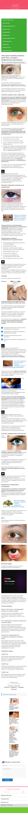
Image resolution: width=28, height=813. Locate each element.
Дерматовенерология (9, 26)
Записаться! (15, 5)
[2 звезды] (9, 683)
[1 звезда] (8, 683)
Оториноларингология (9, 38)
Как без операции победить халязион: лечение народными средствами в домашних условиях (14, 503)
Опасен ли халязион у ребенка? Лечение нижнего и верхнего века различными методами (14, 218)
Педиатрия (6, 44)
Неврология (6, 35)
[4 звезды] (11, 683)
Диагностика (6, 29)
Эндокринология (7, 50)
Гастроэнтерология (8, 20)
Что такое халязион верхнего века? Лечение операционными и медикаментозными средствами (14, 364)
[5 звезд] (12, 683)
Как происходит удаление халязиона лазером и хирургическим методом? (14, 707)
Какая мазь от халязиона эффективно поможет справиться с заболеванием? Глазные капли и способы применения (13, 737)
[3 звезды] (10, 683)
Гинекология (6, 23)
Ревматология (6, 47)
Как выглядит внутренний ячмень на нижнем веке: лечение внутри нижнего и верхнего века (14, 721)
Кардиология (6, 32)
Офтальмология (7, 41)
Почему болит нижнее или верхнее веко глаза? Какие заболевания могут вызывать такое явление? (14, 753)
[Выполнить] (23, 792)
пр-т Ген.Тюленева (14, 8)
